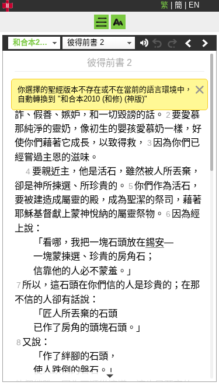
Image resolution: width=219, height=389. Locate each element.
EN (194, 5)
